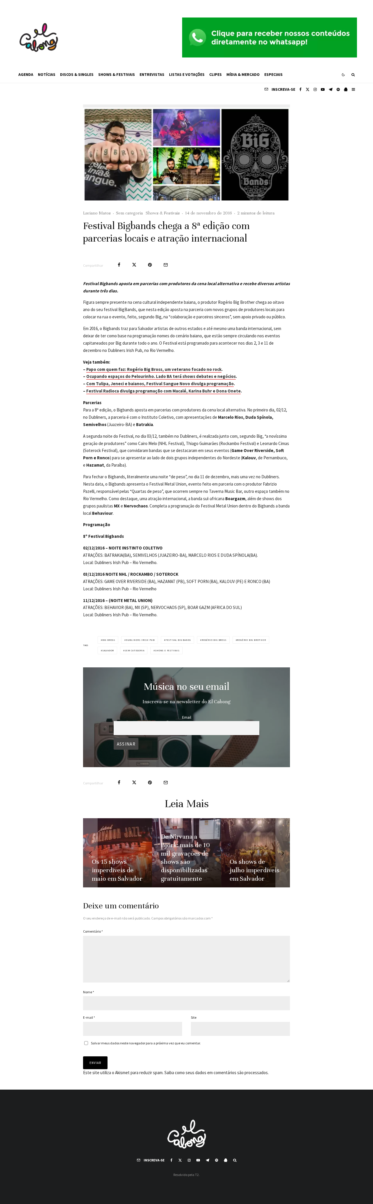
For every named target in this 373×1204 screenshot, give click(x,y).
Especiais (273, 74)
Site (193, 1017)
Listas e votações (187, 74)
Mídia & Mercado (243, 74)
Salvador (108, 650)
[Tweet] (134, 265)
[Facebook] (300, 89)
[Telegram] (331, 89)
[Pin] (150, 265)
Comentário (93, 931)
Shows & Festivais (116, 74)
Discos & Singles (77, 74)
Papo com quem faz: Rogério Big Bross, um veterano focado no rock (153, 369)
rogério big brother (251, 639)
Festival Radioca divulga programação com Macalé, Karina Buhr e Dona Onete (163, 391)
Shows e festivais (167, 650)
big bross (108, 639)
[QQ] (346, 89)
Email (186, 717)
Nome (88, 992)
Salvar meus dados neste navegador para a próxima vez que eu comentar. (146, 1043)
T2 (197, 1174)
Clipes (215, 74)
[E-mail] (165, 265)
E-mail (89, 1017)
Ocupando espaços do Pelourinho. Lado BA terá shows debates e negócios (161, 376)
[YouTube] (323, 89)
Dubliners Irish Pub (140, 639)
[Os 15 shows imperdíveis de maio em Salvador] (117, 852)
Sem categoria (129, 213)
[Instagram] (315, 89)
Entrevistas (152, 74)
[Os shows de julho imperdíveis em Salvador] (255, 852)
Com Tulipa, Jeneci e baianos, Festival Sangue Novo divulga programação (160, 383)
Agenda (25, 74)
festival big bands (178, 639)
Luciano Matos (97, 213)
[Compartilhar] (119, 265)
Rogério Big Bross (214, 639)
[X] (308, 89)
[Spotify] (338, 89)
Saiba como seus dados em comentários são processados (216, 1072)
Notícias (46, 74)
